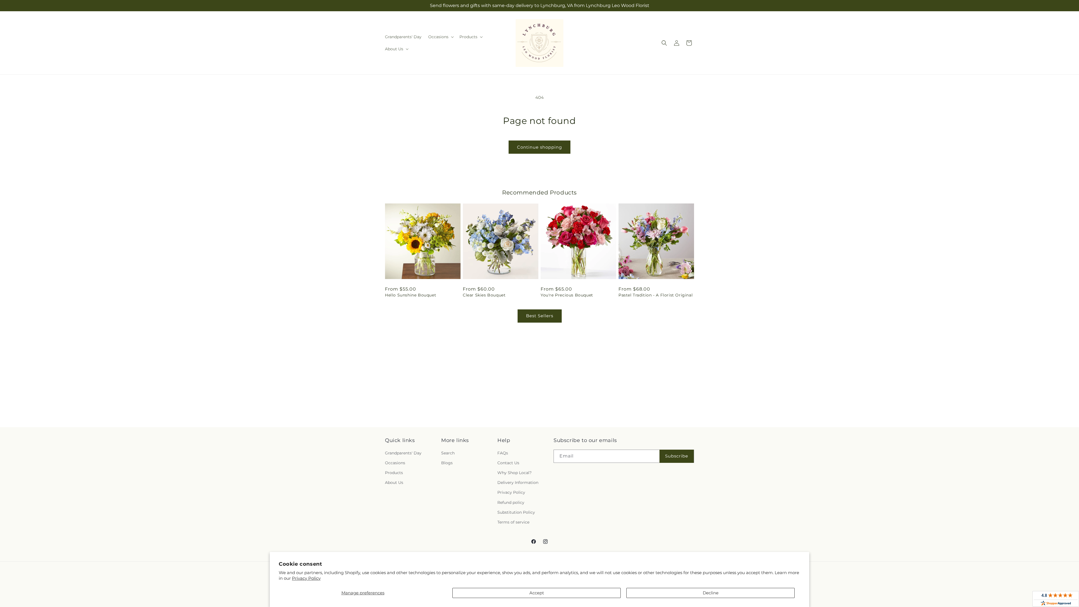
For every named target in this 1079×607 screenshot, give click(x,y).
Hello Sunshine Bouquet (410, 295)
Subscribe (676, 456)
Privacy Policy (306, 578)
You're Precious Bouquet (567, 295)
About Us (394, 482)
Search (448, 453)
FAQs (502, 453)
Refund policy (510, 502)
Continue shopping (539, 147)
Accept (536, 592)
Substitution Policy (516, 512)
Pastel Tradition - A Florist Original (655, 295)
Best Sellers (539, 315)
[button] (440, 37)
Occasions (395, 462)
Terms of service (513, 522)
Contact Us (508, 462)
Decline (710, 592)
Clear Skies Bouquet (484, 295)
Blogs (447, 462)
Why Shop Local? (514, 472)
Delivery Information (517, 482)
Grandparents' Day (403, 453)
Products (394, 472)
